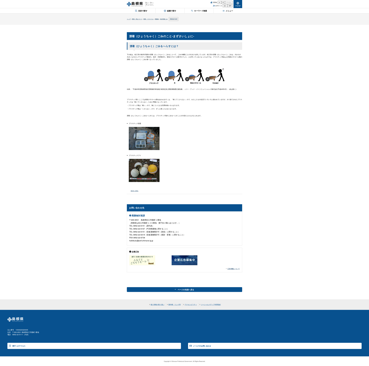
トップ (129, 19)
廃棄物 (157, 19)
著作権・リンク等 (174, 304)
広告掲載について (233, 269)
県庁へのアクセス (18, 346)
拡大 (225, 6)
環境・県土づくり (137, 19)
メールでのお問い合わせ (202, 346)
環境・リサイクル (148, 19)
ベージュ (228, 2)
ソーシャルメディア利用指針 (211, 304)
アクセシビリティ (191, 304)
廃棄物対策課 (173, 19)
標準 (230, 6)
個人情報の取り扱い (157, 304)
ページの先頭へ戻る (186, 289)
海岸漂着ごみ (164, 19)
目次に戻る (134, 191)
